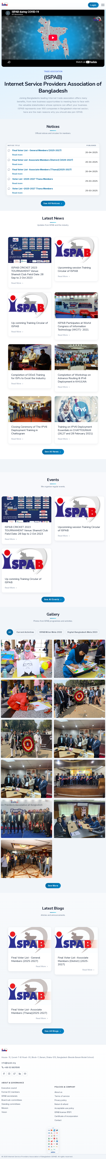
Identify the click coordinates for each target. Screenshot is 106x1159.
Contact (58, 1120)
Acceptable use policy (64, 1108)
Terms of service (62, 1096)
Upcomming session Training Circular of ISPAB (74, 269)
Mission (5, 1108)
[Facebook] (4, 1073)
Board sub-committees (12, 1100)
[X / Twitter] (14, 1073)
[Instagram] (9, 1073)
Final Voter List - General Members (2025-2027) (37, 150)
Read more (17, 155)
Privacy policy (61, 1100)
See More (53, 885)
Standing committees (11, 1104)
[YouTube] (25, 1073)
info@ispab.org (9, 1063)
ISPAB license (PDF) (63, 1112)
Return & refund (61, 1104)
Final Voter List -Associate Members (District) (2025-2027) (42, 160)
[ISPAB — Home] (5, 5)
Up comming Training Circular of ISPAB (29, 324)
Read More (16, 283)
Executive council (9, 1088)
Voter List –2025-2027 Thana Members (32, 179)
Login (93, 5)
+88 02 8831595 (12, 1067)
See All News (52, 451)
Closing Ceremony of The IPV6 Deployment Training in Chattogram (29, 430)
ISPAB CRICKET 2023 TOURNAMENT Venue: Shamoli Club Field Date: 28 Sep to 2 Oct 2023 (27, 272)
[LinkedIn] (19, 1073)
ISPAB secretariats (9, 1096)
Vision (4, 1112)
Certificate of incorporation (66, 1116)
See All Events (52, 599)
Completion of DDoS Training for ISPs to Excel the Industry (28, 376)
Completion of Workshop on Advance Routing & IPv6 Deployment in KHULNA (74, 378)
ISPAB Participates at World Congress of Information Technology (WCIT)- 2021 (74, 326)
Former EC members (11, 1092)
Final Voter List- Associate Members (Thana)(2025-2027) (42, 169)
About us (58, 1092)
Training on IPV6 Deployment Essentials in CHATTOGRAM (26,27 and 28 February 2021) (75, 430)
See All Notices (51, 203)
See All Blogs (52, 1031)
